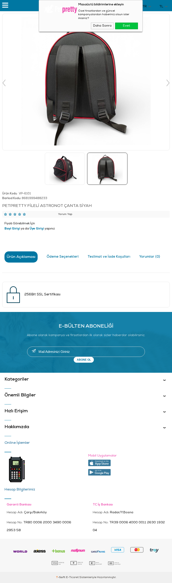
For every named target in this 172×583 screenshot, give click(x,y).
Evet (126, 25)
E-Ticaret (72, 577)
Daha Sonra (102, 25)
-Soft (61, 577)
